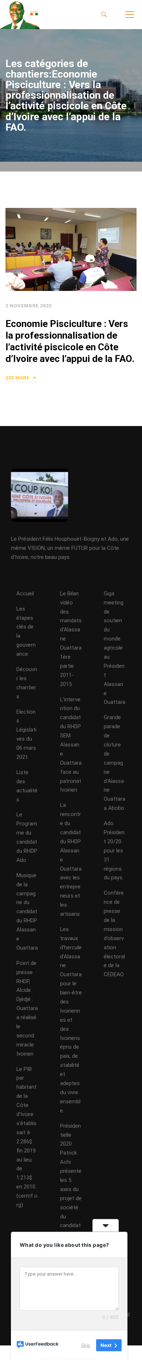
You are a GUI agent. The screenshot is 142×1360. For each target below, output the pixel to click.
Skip (85, 1345)
